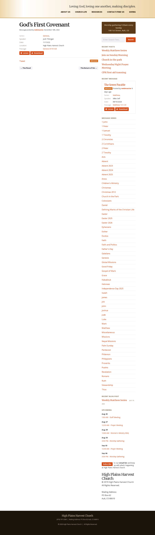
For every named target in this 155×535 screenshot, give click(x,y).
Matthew (116, 95)
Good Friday (107, 266)
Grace (104, 275)
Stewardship (107, 385)
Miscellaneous (108, 332)
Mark (104, 323)
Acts (103, 157)
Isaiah (104, 293)
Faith (104, 240)
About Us (65, 12)
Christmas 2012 (109, 192)
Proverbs (106, 363)
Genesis (46, 36)
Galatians (106, 253)
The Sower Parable (114, 84)
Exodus (105, 236)
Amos (104, 179)
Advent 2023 (107, 165)
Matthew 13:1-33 (119, 105)
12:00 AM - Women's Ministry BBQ (115, 433)
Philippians (107, 358)
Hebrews (106, 284)
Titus (104, 389)
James (104, 297)
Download (38, 53)
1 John (105, 122)
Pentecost (106, 350)
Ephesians (106, 227)
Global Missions (109, 262)
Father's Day (107, 249)
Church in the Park (110, 196)
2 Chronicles (107, 139)
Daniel (105, 205)
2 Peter (105, 148)
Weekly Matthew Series (114, 50)
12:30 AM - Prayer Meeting (112, 425)
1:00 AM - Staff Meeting (111, 417)
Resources (97, 12)
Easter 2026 (107, 222)
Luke (104, 319)
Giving (132, 12)
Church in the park (112, 59)
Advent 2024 (107, 170)
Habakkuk (106, 279)
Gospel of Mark (109, 271)
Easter (105, 214)
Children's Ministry (110, 183)
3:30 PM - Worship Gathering (113, 441)
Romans (105, 376)
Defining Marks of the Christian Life (118, 209)
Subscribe (107, 464)
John (104, 306)
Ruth (104, 380)
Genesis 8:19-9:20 (50, 49)
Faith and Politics (109, 244)
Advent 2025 (107, 174)
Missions (106, 336)
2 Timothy (106, 152)
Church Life (81, 12)
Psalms (105, 367)
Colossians (107, 200)
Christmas (106, 187)
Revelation (106, 372)
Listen (25, 53)
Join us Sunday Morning (115, 55)
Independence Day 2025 (112, 288)
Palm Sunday (107, 345)
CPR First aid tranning (114, 72)
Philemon (106, 354)
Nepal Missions (109, 341)
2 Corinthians (108, 144)
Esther (105, 231)
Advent (105, 161)
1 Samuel (106, 130)
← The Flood (26, 68)
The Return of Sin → (89, 68)
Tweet (22, 61)
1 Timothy (106, 135)
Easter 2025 (107, 218)
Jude (104, 314)
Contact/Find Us (115, 12)
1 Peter (105, 126)
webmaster (38, 30)
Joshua (105, 310)
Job (103, 301)
